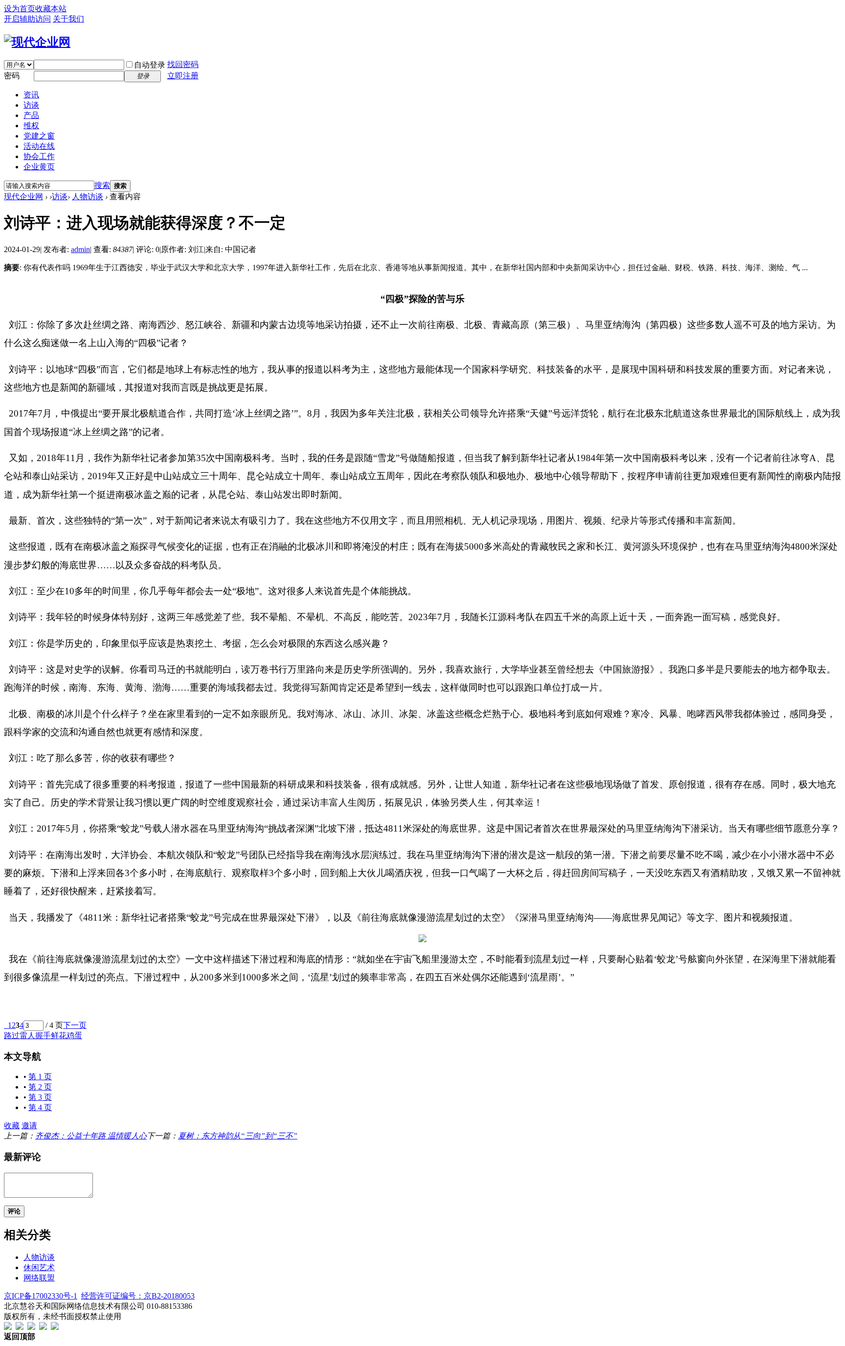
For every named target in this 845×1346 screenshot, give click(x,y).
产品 (31, 115)
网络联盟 (39, 1278)
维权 (31, 125)
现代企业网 (23, 196)
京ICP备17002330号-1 (40, 1296)
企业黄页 (39, 166)
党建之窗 (39, 136)
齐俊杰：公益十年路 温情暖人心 (91, 1136)
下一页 (75, 1025)
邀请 (29, 1125)
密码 (12, 75)
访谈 (31, 105)
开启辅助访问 (27, 19)
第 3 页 (40, 1097)
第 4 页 (40, 1107)
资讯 (31, 95)
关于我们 (68, 19)
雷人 (27, 1035)
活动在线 (39, 146)
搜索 (102, 185)
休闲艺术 (39, 1267)
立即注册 (183, 75)
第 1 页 (40, 1076)
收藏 (12, 1125)
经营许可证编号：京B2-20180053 (138, 1296)
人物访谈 (87, 196)
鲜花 (59, 1035)
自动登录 (149, 65)
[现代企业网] (37, 42)
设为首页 (19, 8)
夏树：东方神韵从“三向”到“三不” (237, 1136)
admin (80, 249)
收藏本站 (51, 8)
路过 (12, 1035)
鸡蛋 (74, 1035)
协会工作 (39, 156)
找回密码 (183, 64)
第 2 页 (40, 1087)
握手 (43, 1035)
